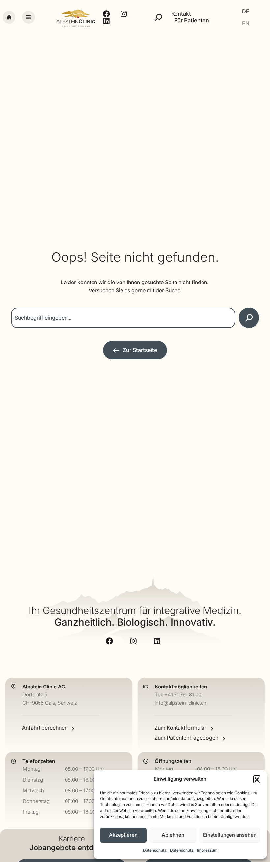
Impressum (207, 850)
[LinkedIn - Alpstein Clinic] (107, 21)
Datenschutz (155, 850)
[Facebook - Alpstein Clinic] (107, 13)
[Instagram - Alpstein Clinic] (124, 13)
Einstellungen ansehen (229, 835)
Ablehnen (173, 835)
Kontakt (181, 14)
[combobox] (123, 318)
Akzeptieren (123, 835)
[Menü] (28, 17)
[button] (257, 779)
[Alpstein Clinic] (75, 17)
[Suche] (158, 17)
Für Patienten (192, 20)
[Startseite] (9, 17)
